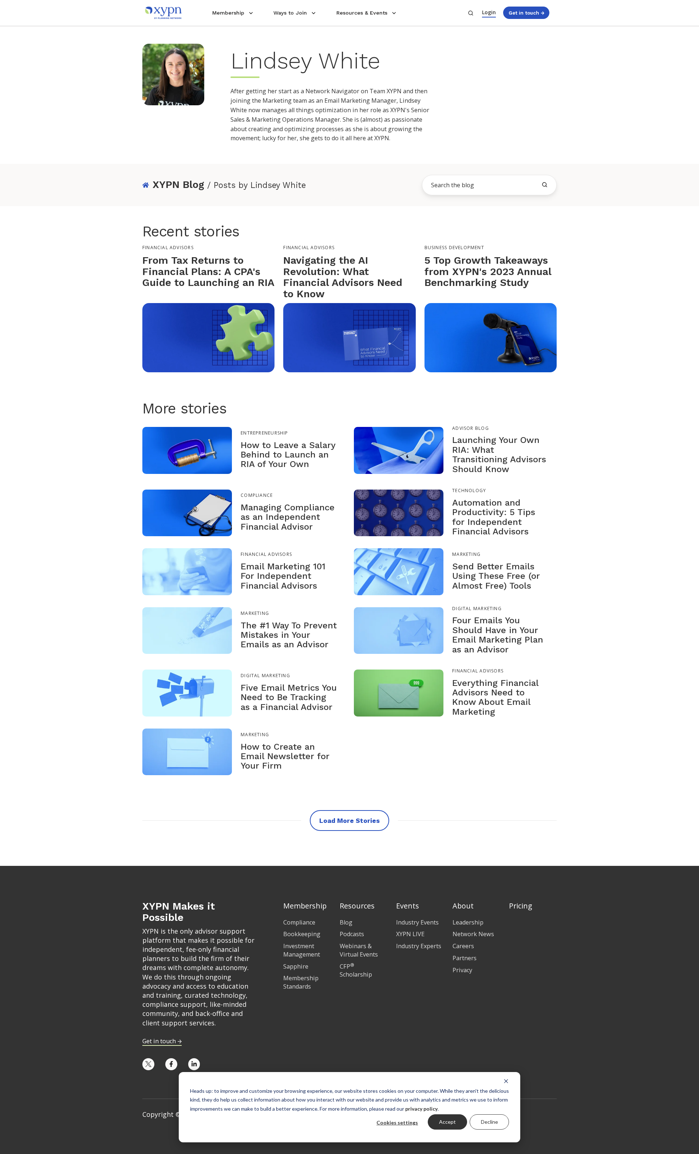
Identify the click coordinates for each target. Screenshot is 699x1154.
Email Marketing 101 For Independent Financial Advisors (283, 576)
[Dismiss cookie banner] (506, 1081)
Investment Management (301, 950)
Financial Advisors (168, 247)
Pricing (520, 906)
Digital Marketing (477, 608)
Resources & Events (361, 13)
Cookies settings (397, 1122)
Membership (228, 13)
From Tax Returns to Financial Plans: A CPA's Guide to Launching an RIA (208, 271)
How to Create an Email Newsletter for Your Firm (285, 756)
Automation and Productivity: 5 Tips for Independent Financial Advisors (493, 517)
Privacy (462, 970)
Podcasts (352, 934)
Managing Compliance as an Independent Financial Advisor (288, 517)
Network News (473, 934)
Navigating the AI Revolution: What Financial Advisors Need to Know (342, 277)
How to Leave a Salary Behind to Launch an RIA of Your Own (288, 455)
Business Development (454, 247)
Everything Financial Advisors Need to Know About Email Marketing (495, 697)
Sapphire (295, 966)
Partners (465, 958)
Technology (469, 490)
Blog (346, 922)
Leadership (468, 922)
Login (489, 12)
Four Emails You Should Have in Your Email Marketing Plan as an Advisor (497, 634)
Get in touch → (526, 13)
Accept (447, 1122)
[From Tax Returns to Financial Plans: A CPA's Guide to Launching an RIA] (208, 337)
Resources (357, 906)
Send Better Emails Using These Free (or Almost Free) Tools (496, 576)
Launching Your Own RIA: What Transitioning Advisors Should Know (499, 454)
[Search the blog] (544, 184)
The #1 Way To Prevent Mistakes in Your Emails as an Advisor (289, 635)
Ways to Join (290, 13)
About (463, 906)
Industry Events (417, 922)
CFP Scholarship (356, 970)
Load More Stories (349, 820)
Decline (489, 1122)
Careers (463, 946)
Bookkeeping (301, 934)
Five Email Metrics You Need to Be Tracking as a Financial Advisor (289, 697)
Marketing (466, 554)
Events (407, 906)
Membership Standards (301, 982)
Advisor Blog (470, 428)
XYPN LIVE (410, 934)
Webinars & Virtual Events (359, 950)
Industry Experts (418, 946)
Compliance (257, 495)
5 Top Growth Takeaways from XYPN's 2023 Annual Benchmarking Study (487, 271)
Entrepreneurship (264, 433)
